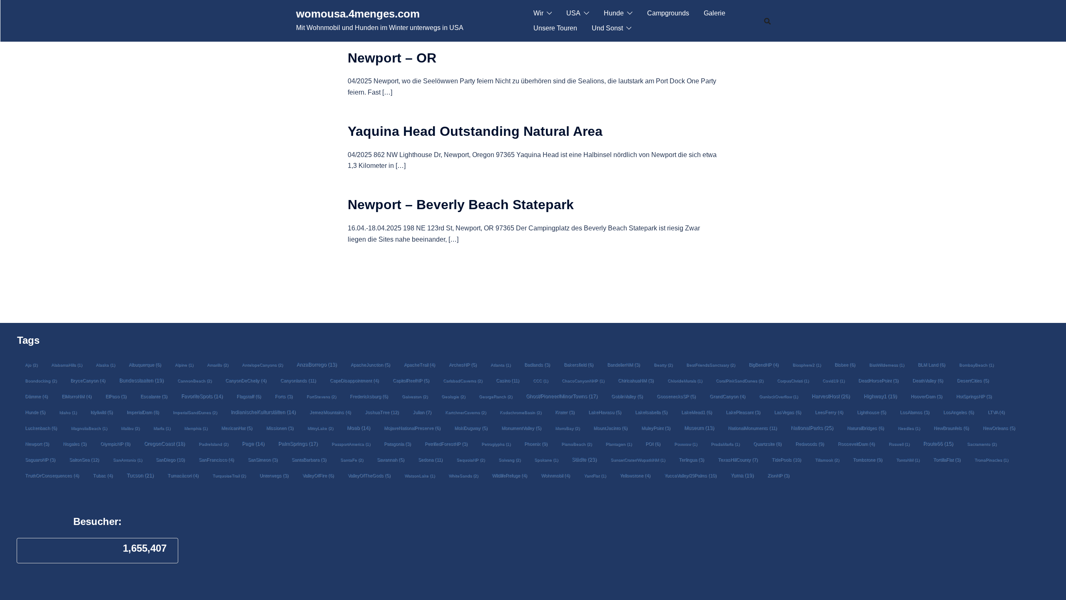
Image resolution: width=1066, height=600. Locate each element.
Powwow (685, 444)
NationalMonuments (752, 427)
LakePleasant (743, 412)
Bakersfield (578, 364)
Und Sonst (607, 28)
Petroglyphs (496, 444)
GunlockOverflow (778, 396)
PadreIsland (213, 444)
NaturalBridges (865, 427)
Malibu (130, 428)
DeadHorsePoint (878, 380)
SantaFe (351, 460)
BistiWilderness (886, 364)
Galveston (415, 396)
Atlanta (501, 364)
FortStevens (321, 396)
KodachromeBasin (520, 412)
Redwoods (809, 443)
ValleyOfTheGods (369, 475)
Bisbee (844, 364)
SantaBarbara (308, 459)
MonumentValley (521, 427)
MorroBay (567, 428)
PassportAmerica (350, 444)
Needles (909, 428)
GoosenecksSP (676, 396)
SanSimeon (263, 459)
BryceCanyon (87, 380)
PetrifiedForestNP (446, 443)
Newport (37, 443)
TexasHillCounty (738, 459)
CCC (540, 380)
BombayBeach (976, 364)
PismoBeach (576, 444)
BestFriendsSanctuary (710, 364)
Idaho (68, 412)
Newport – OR (392, 57)
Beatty (663, 364)
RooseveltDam (856, 443)
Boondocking (41, 380)
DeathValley (927, 380)
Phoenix (536, 443)
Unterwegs (274, 475)
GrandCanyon (727, 396)
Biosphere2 (806, 364)
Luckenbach (41, 427)
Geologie (453, 396)
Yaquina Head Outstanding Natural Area (475, 131)
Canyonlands (298, 380)
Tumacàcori (183, 475)
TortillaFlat (947, 459)
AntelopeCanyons (262, 364)
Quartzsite (767, 443)
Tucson (140, 475)
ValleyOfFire (318, 475)
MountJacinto (610, 427)
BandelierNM (623, 364)
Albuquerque (145, 364)
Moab (358, 427)
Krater (565, 412)
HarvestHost (831, 396)
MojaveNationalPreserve (412, 427)
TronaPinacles (991, 460)
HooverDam (926, 396)
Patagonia (397, 443)
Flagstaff (249, 396)
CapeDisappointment (354, 380)
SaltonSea (84, 459)
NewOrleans (999, 427)
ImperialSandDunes (195, 412)
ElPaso (116, 396)
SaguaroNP (40, 459)
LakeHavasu (604, 412)
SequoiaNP (470, 460)
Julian (422, 412)
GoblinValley (627, 396)
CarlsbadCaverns (462, 380)
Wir (538, 13)
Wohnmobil (555, 475)
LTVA (996, 412)
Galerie (714, 13)
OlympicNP (115, 443)
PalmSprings (298, 443)
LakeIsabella (651, 412)
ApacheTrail (419, 364)
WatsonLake (419, 475)
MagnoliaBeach (89, 428)
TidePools (786, 459)
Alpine (184, 364)
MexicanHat (236, 427)
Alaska (105, 364)
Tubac (103, 475)
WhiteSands (463, 475)
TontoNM (907, 460)
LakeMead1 (696, 412)
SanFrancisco (216, 459)
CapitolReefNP (411, 380)
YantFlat (595, 475)
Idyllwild (101, 412)
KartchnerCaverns (465, 412)
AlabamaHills (66, 364)
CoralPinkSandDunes (739, 380)
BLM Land (931, 364)
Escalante (153, 396)
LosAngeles (958, 412)
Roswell (899, 444)
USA (573, 13)
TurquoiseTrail (229, 475)
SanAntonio (127, 460)
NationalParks (812, 428)
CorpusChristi (793, 380)
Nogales (75, 443)
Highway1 (880, 396)
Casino (507, 380)
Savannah (390, 459)
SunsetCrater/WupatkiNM (637, 460)
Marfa (161, 428)
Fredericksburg (369, 396)
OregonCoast (164, 443)
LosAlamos (914, 412)
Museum (699, 427)
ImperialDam (143, 412)
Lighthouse (871, 412)
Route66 (938, 443)
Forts (284, 396)
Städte (584, 459)
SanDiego (170, 459)
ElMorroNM (77, 396)
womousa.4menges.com (358, 14)
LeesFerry (829, 412)
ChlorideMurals (684, 380)
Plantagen (618, 444)
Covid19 (833, 380)
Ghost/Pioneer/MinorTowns (562, 396)
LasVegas (787, 412)
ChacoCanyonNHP (583, 380)
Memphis (195, 428)
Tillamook (827, 460)
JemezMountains (330, 412)
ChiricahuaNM (636, 380)
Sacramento (981, 444)
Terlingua (691, 459)
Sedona (430, 459)
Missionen (280, 427)
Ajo (31, 364)
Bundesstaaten (141, 380)
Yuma (742, 475)
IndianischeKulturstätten (263, 412)
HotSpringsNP (974, 396)
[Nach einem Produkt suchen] (767, 21)
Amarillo (217, 364)
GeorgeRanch (495, 396)
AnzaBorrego (316, 364)
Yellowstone (635, 475)
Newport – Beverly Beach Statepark (461, 204)
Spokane (546, 460)
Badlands (537, 364)
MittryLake (320, 428)
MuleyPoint (655, 427)
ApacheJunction (370, 364)
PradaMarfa (725, 444)
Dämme (36, 396)
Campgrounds (668, 13)
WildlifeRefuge (509, 475)
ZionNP (778, 475)
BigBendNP (764, 364)
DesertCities (973, 380)
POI (652, 443)
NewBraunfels (951, 427)
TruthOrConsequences (52, 475)
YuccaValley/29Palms (690, 475)
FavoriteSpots (202, 396)
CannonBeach (194, 380)
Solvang (509, 460)
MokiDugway (471, 427)
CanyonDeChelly (245, 380)
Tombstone (867, 459)
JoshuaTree (382, 412)
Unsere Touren (555, 28)
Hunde (614, 13)
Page (253, 443)
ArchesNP (463, 364)
